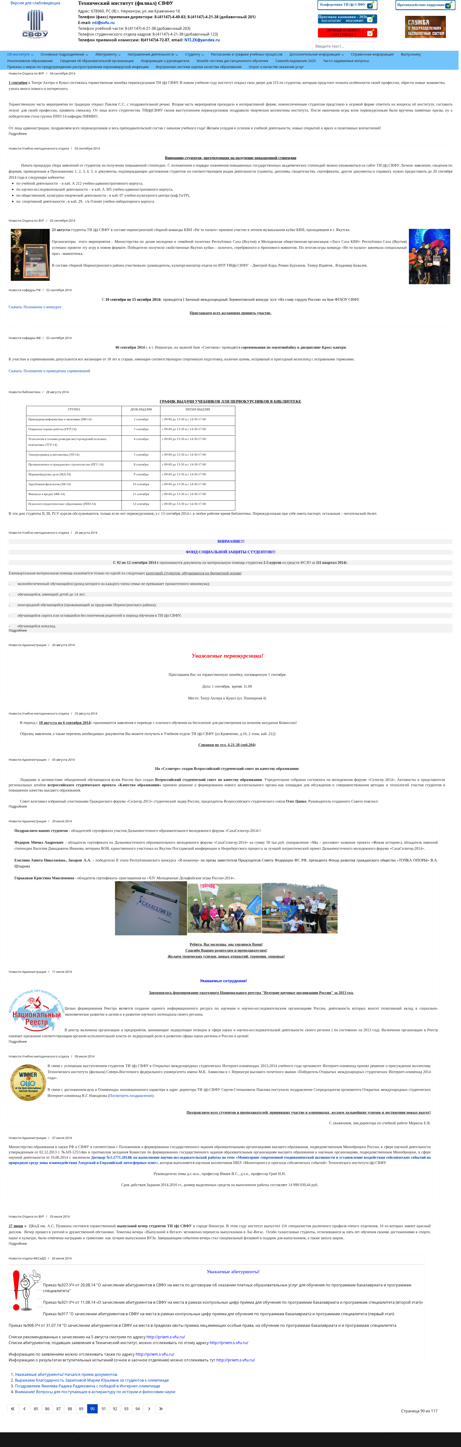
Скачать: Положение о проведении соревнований (49, 371)
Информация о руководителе (165, 60)
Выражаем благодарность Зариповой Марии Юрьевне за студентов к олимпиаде (92, 1380)
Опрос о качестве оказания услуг (276, 66)
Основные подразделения (62, 54)
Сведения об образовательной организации (97, 60)
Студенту (192, 54)
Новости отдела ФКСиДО (27, 1258)
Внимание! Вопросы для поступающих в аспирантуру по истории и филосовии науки (95, 1391)
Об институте (18, 54)
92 (115, 1408)
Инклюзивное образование (30, 60)
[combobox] (343, 46)
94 (137, 1408)
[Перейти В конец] (160, 1408)
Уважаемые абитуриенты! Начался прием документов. (66, 1374)
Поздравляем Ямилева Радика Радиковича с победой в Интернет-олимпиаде (87, 1386)
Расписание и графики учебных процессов (246, 54)
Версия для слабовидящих (35, 3)
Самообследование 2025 (295, 60)
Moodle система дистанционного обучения (232, 60)
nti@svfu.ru (103, 22)
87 (58, 1408)
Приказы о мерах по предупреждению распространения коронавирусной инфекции (78, 66)
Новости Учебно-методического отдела (39, 148)
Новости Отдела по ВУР (26, 73)
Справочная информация (372, 54)
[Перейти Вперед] (149, 1408)
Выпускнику (411, 54)
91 (104, 1408)
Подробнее (18, 133)
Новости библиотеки (24, 392)
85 (36, 1408)
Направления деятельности (151, 54)
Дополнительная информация (315, 54)
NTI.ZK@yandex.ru (202, 40)
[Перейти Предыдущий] (24, 1408)
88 (70, 1408)
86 (47, 1408)
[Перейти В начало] (12, 1408)
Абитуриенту (106, 54)
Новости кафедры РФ (25, 290)
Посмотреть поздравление (130, 1096)
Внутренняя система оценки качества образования (199, 66)
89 (81, 1408)
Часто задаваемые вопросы (346, 60)
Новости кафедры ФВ (25, 338)
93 (126, 1408)
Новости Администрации (27, 645)
